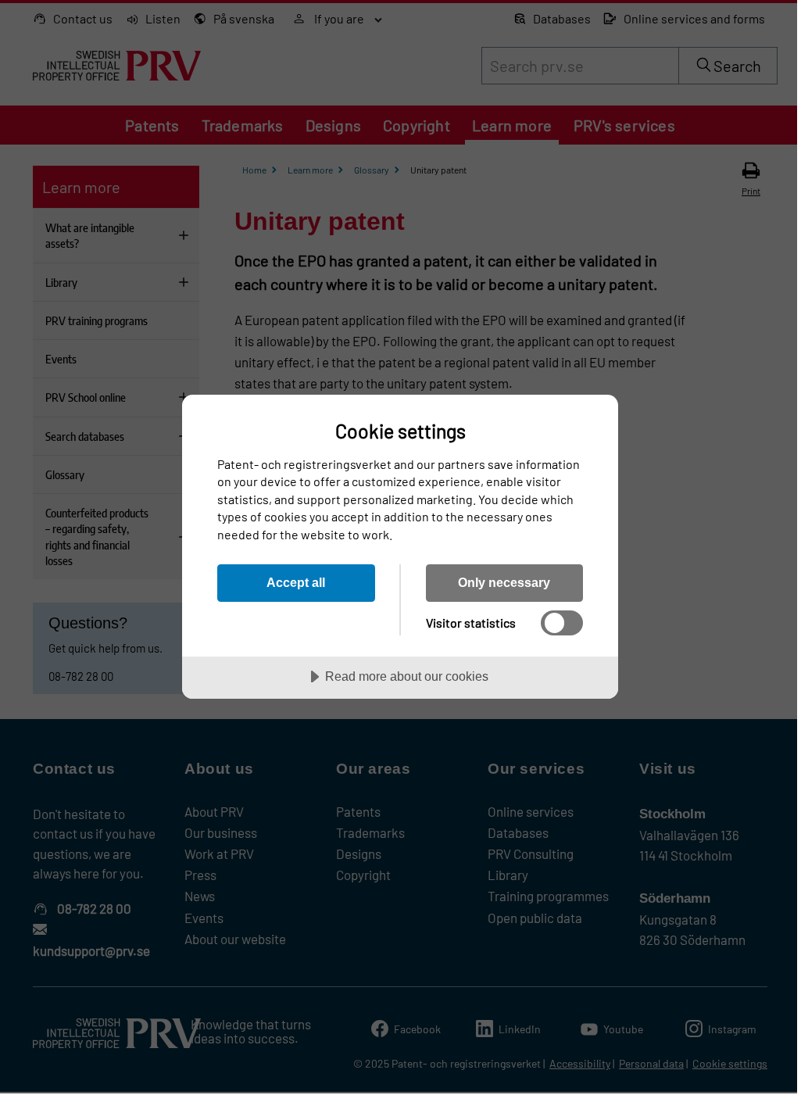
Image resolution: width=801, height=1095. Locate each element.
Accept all (295, 582)
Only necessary (504, 582)
